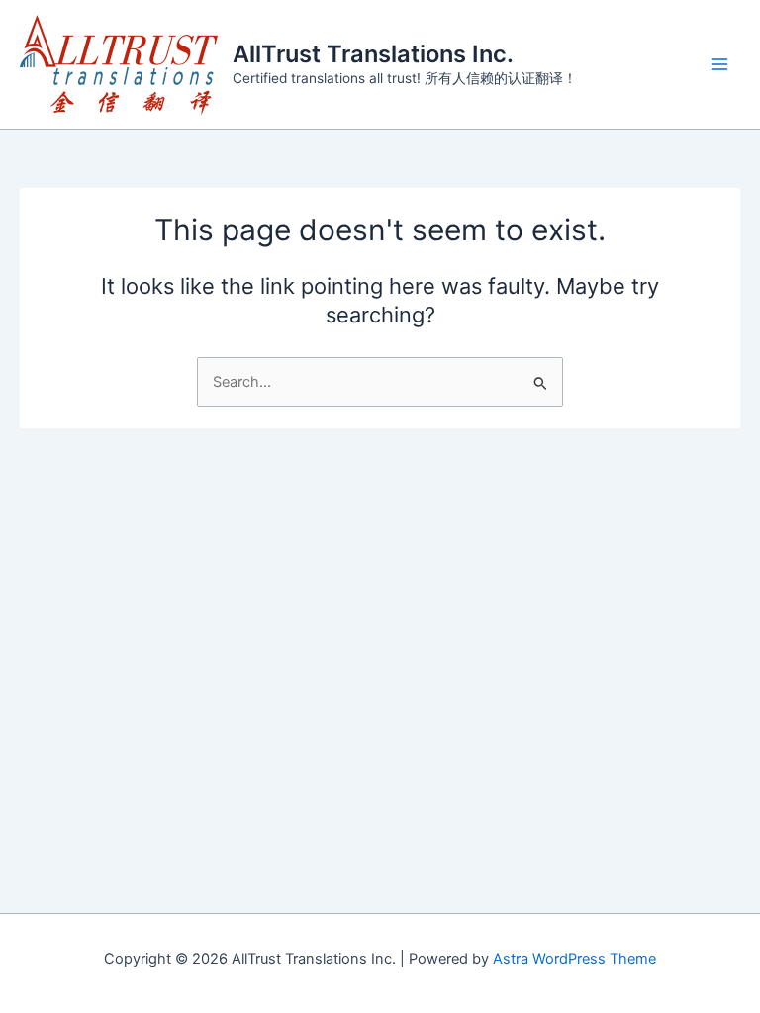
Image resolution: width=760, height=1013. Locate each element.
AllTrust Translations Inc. (373, 54)
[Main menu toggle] (719, 64)
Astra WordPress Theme (574, 958)
